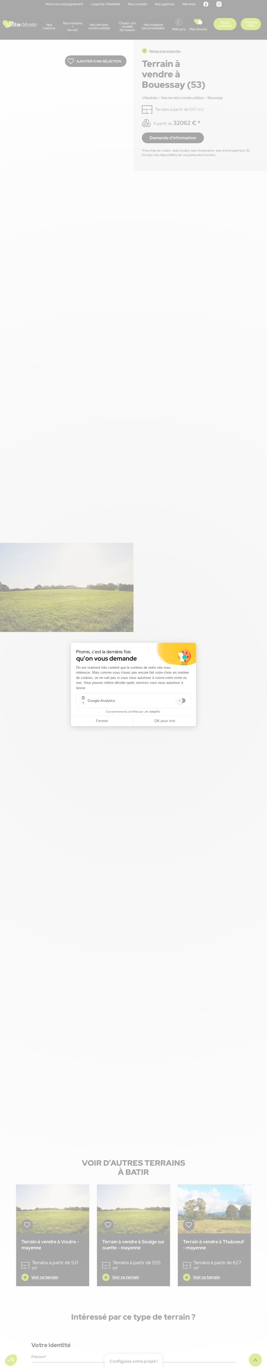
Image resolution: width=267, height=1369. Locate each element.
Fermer (102, 721)
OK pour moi (164, 721)
